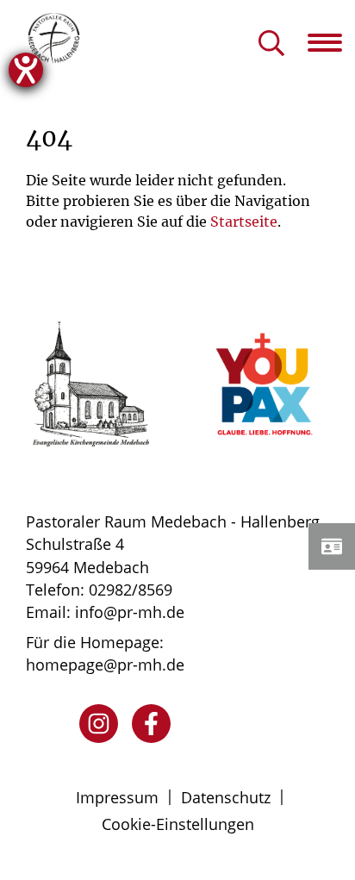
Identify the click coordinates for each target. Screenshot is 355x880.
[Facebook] (151, 723)
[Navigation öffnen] (331, 42)
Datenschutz (226, 797)
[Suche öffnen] (271, 44)
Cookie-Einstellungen (178, 824)
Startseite (243, 221)
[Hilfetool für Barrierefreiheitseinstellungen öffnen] (26, 70)
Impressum (117, 797)
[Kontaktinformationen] (331, 546)
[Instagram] (98, 723)
